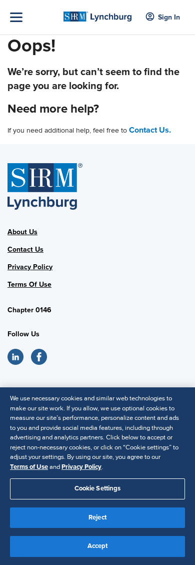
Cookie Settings (97, 488)
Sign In (169, 17)
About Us (23, 232)
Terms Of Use (30, 284)
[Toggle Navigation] (34, 17)
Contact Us (26, 249)
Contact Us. (150, 130)
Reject (97, 517)
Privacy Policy (30, 267)
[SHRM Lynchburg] (98, 13)
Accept (98, 546)
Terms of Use (29, 467)
